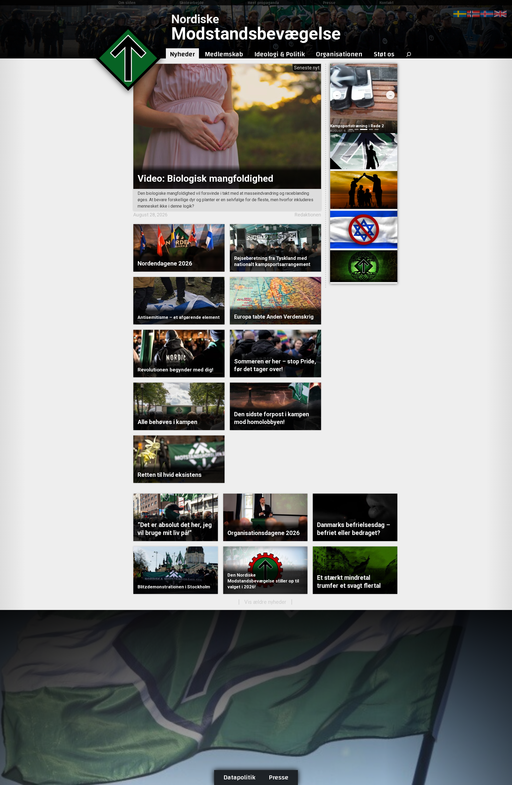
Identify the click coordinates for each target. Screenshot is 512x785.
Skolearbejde (191, 2)
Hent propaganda (263, 2)
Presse (329, 2)
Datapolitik (239, 777)
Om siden (126, 2)
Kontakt (386, 2)
